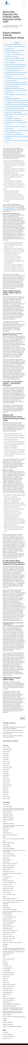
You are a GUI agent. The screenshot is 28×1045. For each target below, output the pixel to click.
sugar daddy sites (8, 992)
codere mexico (7, 859)
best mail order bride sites (10, 835)
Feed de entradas (8, 1034)
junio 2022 (6, 773)
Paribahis (5, 963)
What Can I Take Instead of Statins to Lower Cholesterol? (13, 736)
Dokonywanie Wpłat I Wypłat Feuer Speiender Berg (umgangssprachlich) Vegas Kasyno (15, 90)
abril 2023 (5, 759)
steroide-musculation (9, 986)
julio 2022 (5, 771)
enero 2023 (6, 765)
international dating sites (10, 909)
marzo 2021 (6, 796)
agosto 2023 (6, 751)
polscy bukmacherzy (8, 974)
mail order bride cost (8, 936)
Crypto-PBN (6, 861)
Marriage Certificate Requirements (12, 942)
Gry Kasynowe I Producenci (12, 118)
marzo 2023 (6, 761)
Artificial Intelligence (8, 817)
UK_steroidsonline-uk (9, 1000)
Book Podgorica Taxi (8, 842)
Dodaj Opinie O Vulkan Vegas (13, 112)
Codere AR (6, 858)
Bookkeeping (6, 844)
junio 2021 (6, 791)
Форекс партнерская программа (12, 1026)
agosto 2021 (6, 787)
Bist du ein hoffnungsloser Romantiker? (14, 838)
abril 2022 (5, 777)
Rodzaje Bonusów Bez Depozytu (14, 134)
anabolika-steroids (8, 816)
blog (4, 840)
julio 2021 (5, 789)
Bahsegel (5, 831)
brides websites (7, 846)
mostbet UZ (6, 955)
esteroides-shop (7, 884)
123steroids (6, 804)
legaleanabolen (7, 924)
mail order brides (7, 940)
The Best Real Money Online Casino (12, 730)
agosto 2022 (6, 769)
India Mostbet (6, 907)
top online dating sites (9, 998)
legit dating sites (7, 928)
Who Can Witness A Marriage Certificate (14, 1016)
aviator (5, 821)
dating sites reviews (8, 871)
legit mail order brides (9, 932)
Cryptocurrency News (9, 865)
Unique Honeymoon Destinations (12, 1004)
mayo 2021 (6, 793)
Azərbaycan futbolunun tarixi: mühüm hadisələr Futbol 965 (13, 826)
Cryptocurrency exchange (10, 863)
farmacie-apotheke (8, 886)
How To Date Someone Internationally (13, 900)
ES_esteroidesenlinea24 (9, 882)
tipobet (5, 996)
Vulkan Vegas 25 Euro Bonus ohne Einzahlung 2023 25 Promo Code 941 (13, 1012)
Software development (9, 984)
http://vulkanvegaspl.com (10, 208)
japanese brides (7, 919)
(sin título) (5, 725)
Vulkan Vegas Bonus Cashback (13, 120)
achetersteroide (7, 814)
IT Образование (7, 915)
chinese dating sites (8, 854)
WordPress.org (7, 1038)
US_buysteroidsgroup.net (10, 1006)
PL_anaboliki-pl (7, 968)
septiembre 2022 (7, 767)
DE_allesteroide (7, 877)
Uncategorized (6, 27)
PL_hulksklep (6, 970)
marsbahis (6, 944)
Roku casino (6, 976)
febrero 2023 (6, 763)
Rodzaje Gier (8, 76)
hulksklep (5, 905)
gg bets (5, 896)
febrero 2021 (6, 798)
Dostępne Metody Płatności (12, 98)
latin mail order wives (9, 922)
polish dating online (8, 972)
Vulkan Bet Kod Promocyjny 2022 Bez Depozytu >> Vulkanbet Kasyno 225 (13, 1008)
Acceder (5, 1032)
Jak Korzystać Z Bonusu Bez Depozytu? (16, 82)
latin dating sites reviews (9, 921)
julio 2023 (5, 753)
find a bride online (8, 890)
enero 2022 (6, 783)
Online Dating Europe (8, 959)
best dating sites (7, 833)
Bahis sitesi (6, 829)
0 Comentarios (15, 27)
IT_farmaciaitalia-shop (9, 917)
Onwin (4, 961)
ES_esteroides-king (8, 880)
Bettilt (4, 837)
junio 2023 (6, 755)
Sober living (6, 982)
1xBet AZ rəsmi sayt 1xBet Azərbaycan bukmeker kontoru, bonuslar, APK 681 (13, 809)
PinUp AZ (5, 965)
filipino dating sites (8, 888)
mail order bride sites (9, 938)
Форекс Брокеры (8, 1022)
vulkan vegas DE (7, 1014)
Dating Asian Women (8, 867)
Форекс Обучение (8, 1024)
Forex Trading (6, 892)
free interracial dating (9, 894)
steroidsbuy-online (8, 990)
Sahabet (5, 978)
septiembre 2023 (7, 749)
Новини (5, 1018)
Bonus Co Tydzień (10, 62)
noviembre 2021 (7, 785)
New (4, 957)
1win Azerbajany (7, 806)
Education (5, 879)
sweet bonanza (7, 994)
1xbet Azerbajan (7, 812)
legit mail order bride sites (10, 930)
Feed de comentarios (9, 1036)
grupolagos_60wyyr (10, 25)
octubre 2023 (6, 747)
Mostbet (5, 946)
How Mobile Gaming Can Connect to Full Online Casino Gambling (14, 727)
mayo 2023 (6, 757)
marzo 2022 (6, 779)
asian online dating (8, 819)
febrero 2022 (6, 781)
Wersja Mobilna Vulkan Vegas (13, 44)
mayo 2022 (6, 775)
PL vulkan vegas (7, 967)
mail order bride (7, 934)
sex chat (5, 980)
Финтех (5, 1020)
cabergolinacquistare (9, 848)
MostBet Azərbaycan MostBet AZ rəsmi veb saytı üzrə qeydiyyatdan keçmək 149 (14, 949)
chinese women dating (9, 856)
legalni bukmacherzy (8, 926)
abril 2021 (5, 794)
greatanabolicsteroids (9, 898)
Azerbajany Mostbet (8, 823)
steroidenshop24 (7, 988)
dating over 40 (7, 869)
